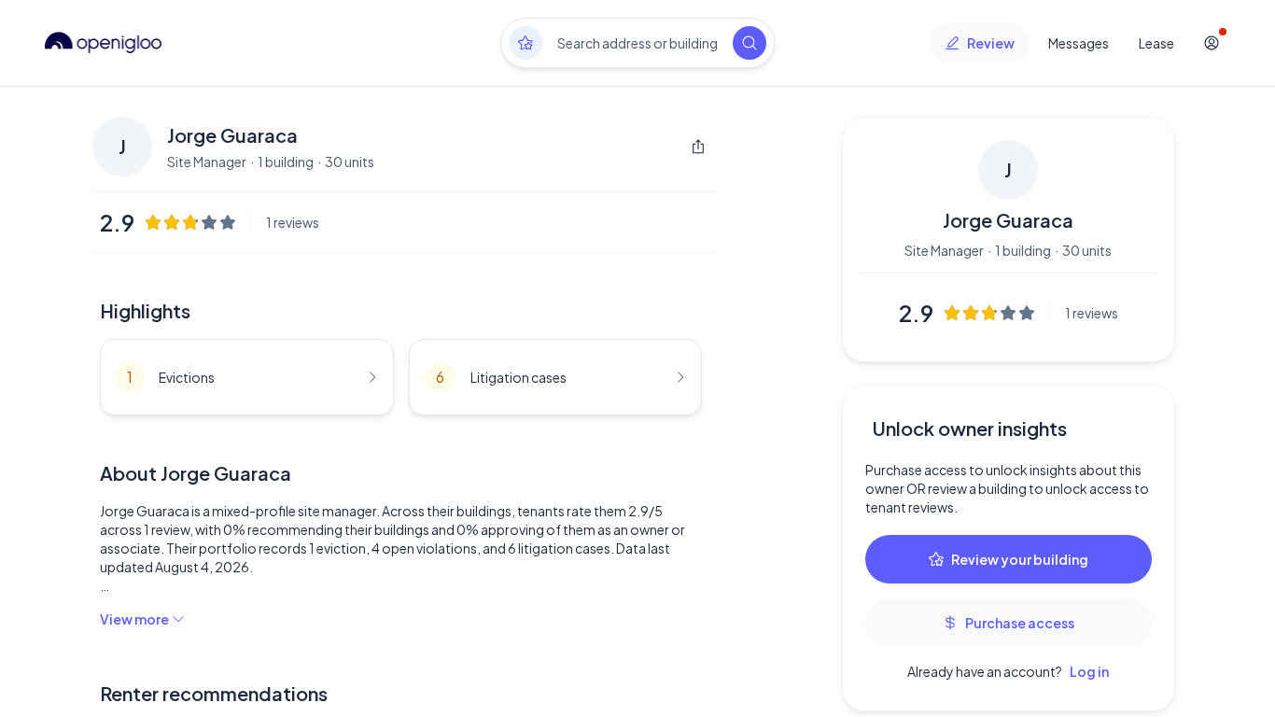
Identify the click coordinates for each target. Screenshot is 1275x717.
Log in (1089, 671)
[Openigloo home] (103, 43)
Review (991, 43)
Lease (1156, 43)
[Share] (698, 146)
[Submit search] (749, 43)
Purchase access (1019, 622)
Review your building (1019, 559)
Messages (1078, 43)
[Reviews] (525, 43)
